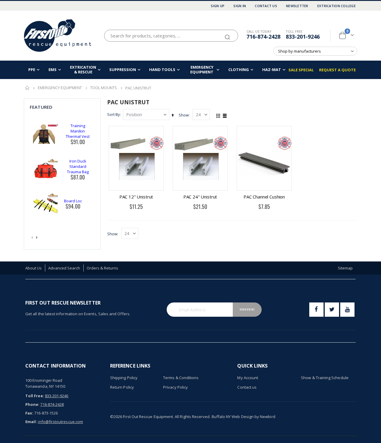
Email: (31, 421)
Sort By (113, 114)
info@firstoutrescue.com (60, 421)
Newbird (267, 416)
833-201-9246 (303, 36)
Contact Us (266, 6)
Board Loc (73, 201)
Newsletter (297, 6)
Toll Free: (34, 395)
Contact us (247, 387)
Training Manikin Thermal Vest (78, 131)
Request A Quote (337, 69)
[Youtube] (347, 309)
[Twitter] (332, 309)
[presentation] (37, 237)
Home (27, 87)
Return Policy (122, 387)
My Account (247, 377)
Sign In (239, 6)
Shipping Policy (124, 377)
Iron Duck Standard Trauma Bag (78, 166)
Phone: (32, 404)
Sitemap (345, 268)
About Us (33, 268)
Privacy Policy (175, 387)
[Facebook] (316, 309)
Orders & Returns (102, 268)
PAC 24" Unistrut (200, 197)
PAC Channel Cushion (264, 197)
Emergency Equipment (60, 88)
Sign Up (217, 6)
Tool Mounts (103, 88)
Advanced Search (64, 268)
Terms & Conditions (181, 377)
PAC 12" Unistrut (136, 197)
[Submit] (227, 34)
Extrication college (336, 6)
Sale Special (301, 69)
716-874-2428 (263, 36)
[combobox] (171, 36)
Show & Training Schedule (325, 377)
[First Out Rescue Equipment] (58, 35)
